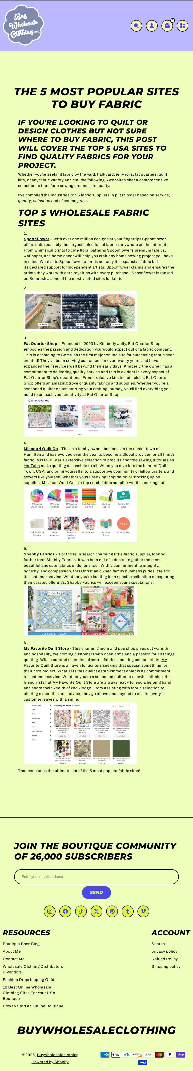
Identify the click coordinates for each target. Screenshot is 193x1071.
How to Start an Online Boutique (33, 1006)
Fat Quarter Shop (40, 344)
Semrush (37, 279)
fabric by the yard (79, 174)
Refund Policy (165, 959)
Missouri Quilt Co (41, 449)
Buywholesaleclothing (58, 1055)
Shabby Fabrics (39, 554)
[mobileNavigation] (182, 26)
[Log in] (151, 26)
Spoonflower (36, 239)
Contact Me (14, 959)
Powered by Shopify (50, 1062)
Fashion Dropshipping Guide (30, 980)
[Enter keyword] (136, 26)
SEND (96, 892)
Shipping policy (166, 966)
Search (158, 944)
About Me (12, 951)
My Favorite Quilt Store (46, 648)
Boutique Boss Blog (21, 944)
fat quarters (146, 174)
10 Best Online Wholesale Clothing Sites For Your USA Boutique (29, 993)
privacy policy (164, 951)
